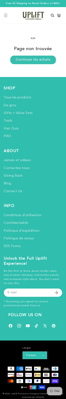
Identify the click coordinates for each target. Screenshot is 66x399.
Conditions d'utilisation (22, 215)
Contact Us (13, 191)
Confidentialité (16, 223)
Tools (8, 120)
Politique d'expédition (21, 230)
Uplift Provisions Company (25, 394)
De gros (10, 105)
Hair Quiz (11, 128)
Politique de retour (19, 238)
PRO (7, 136)
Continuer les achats (33, 59)
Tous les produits (17, 97)
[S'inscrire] (56, 292)
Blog (7, 183)
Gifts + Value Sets (18, 113)
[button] (5, 15)
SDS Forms (12, 246)
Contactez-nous (17, 168)
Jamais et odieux (17, 160)
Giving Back (13, 175)
